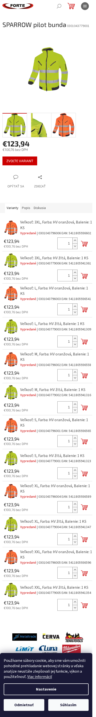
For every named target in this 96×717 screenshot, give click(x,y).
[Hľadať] (59, 6)
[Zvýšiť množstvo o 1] (74, 240)
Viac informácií (39, 676)
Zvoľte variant (19, 161)
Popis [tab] (26, 208)
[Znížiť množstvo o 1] (74, 246)
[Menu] (85, 6)
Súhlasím (68, 705)
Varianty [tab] (12, 208)
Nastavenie (46, 689)
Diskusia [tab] (40, 208)
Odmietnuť (23, 705)
